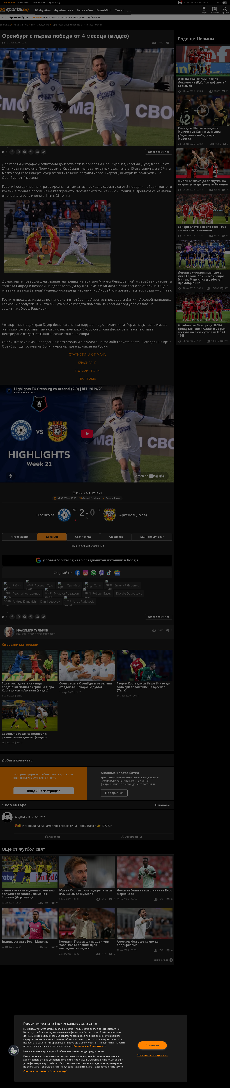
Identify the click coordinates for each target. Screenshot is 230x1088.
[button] (14, 1050)
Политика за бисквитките (89, 1046)
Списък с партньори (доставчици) (45, 1071)
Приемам (152, 1045)
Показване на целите (152, 1055)
